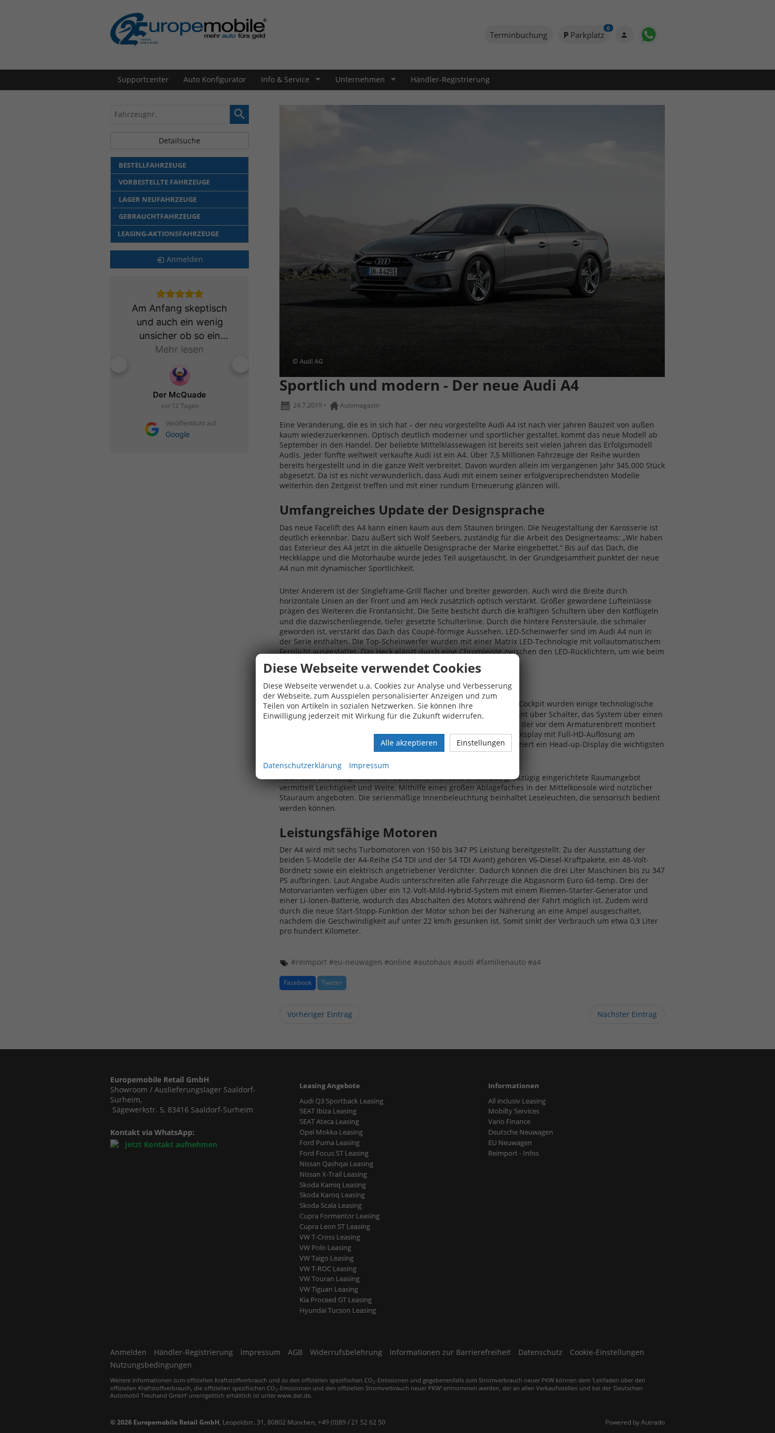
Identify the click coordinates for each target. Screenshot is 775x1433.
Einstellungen (481, 743)
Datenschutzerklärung (302, 765)
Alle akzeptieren (409, 743)
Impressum (369, 765)
